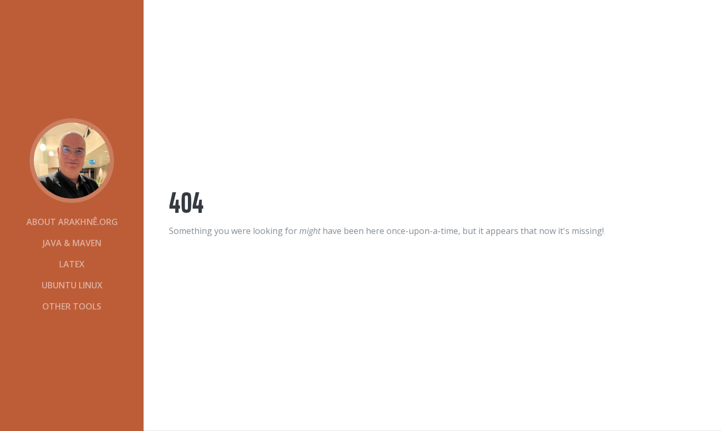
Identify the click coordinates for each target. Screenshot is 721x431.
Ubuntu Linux (72, 285)
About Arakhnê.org (72, 222)
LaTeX (71, 264)
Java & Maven (72, 243)
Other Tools (71, 306)
